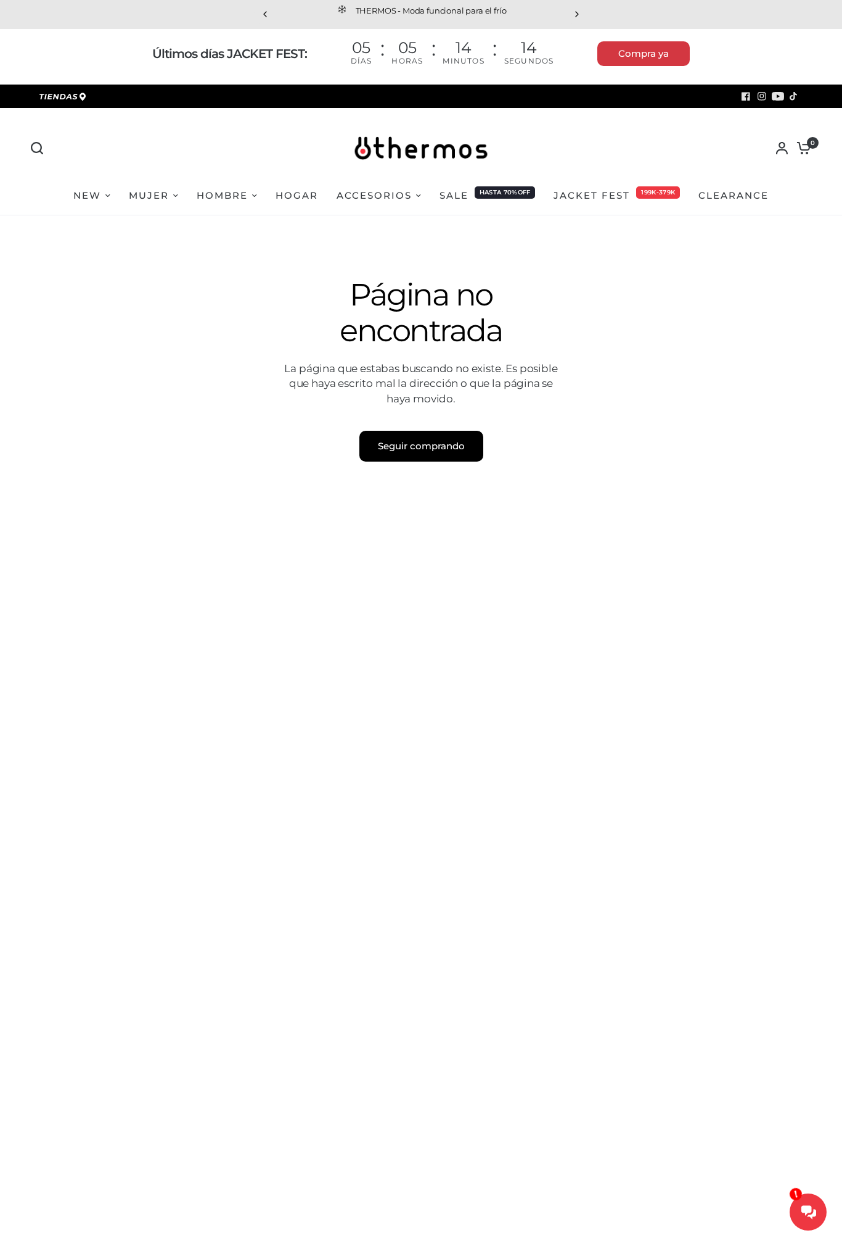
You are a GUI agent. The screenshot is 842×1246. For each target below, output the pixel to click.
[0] (800, 148)
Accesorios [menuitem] (374, 195)
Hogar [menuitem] (297, 195)
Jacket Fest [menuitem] (592, 195)
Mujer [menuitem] (149, 195)
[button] (643, 53)
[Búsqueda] (40, 148)
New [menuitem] (87, 195)
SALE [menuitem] (453, 195)
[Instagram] (762, 96)
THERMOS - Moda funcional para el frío (355, 10)
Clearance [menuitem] (733, 195)
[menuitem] (65, 97)
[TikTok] (794, 96)
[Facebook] (746, 96)
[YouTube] (778, 96)
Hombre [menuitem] (222, 195)
